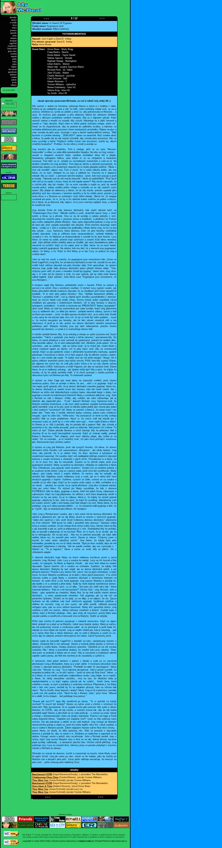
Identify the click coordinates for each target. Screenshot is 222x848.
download (12, 69)
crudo (36, 841)
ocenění (13, 54)
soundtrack (12, 46)
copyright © (28, 841)
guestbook (12, 72)
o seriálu (13, 22)
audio (14, 59)
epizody (13, 33)
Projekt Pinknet (102, 841)
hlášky (14, 67)
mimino (13, 38)
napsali (14, 56)
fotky (14, 61)
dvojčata (13, 41)
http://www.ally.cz (119, 841)
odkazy (14, 85)
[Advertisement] (87, 6)
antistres (13, 74)
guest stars (12, 51)
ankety (14, 80)
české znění (12, 48)
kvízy (14, 82)
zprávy (14, 20)
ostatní (14, 77)
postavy (13, 30)
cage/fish (13, 43)
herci (15, 25)
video (14, 64)
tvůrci (14, 28)
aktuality (13, 17)
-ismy (14, 35)
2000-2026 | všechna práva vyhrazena (58, 841)
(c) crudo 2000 (9, 90)
